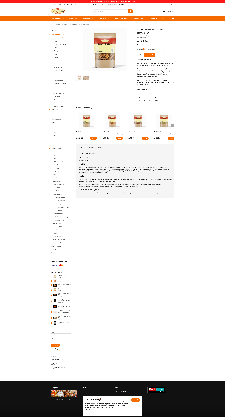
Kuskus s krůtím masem (58, 367)
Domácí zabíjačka (56, 119)
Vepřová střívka (56, 112)
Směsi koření (56, 60)
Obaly (54, 122)
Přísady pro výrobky (58, 106)
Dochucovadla (56, 96)
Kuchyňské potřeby (57, 236)
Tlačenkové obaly (59, 184)
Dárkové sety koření (58, 93)
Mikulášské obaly (59, 220)
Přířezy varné (59, 210)
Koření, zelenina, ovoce (57, 34)
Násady (58, 168)
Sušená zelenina (57, 103)
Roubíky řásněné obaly (62, 207)
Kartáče (54, 158)
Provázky (55, 178)
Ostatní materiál (56, 139)
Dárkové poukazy (55, 256)
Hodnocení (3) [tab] (90, 147)
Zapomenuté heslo (56, 350)
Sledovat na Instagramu (65, 399)
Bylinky (56, 51)
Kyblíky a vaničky (57, 226)
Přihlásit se (55, 345)
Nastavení (88, 413)
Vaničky (56, 233)
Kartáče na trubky (59, 171)
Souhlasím (136, 400)
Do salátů (56, 73)
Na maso (56, 64)
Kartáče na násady (59, 165)
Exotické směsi (58, 70)
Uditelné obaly (58, 194)
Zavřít (148, 95)
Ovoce (56, 90)
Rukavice (55, 249)
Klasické (58, 191)
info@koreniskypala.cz (124, 391)
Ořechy (56, 86)
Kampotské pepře (61, 44)
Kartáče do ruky (58, 161)
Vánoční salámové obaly (61, 217)
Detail (93, 138)
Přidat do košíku (150, 54)
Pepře (56, 41)
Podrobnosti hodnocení (156, 29)
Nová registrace (55, 348)
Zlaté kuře (54, 363)
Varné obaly (57, 204)
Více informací (89, 409)
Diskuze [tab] (100, 147)
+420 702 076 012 (123, 394)
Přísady (56, 77)
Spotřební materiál (56, 148)
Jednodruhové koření (58, 38)
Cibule (56, 57)
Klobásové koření (59, 80)
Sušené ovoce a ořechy (59, 83)
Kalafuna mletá (56, 243)
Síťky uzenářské (58, 213)
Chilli (55, 47)
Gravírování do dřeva (57, 252)
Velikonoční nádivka (57, 359)
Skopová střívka (56, 116)
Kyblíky (56, 230)
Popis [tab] (80, 147)
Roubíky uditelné (60, 197)
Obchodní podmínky (98, 4)
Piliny (53, 155)
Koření (54, 135)
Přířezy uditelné (60, 200)
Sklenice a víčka (56, 223)
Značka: (144, 36)
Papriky (56, 54)
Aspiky (56, 99)
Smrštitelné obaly (59, 125)
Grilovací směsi (58, 67)
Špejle (54, 174)
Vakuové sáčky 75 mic (58, 239)
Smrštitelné (59, 187)
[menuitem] (58, 18)
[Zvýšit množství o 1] (142, 54)
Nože (53, 145)
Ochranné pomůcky (56, 246)
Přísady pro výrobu (57, 142)
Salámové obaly (56, 181)
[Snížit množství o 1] (142, 56)
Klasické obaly (58, 129)
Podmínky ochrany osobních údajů (118, 4)
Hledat (130, 11)
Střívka (54, 132)
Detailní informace (142, 89)
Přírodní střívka (55, 109)
